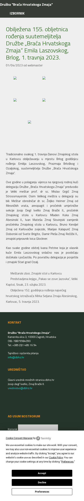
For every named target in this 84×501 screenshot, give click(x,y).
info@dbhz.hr (16, 357)
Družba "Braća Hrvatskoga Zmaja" (26, 4)
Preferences (42, 491)
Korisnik (13, 429)
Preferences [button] (67, 461)
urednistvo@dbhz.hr (20, 388)
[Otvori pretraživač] (78, 4)
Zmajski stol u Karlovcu (46, 273)
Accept (42, 473)
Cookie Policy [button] (56, 457)
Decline (42, 482)
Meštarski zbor (20, 273)
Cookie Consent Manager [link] (19, 438)
